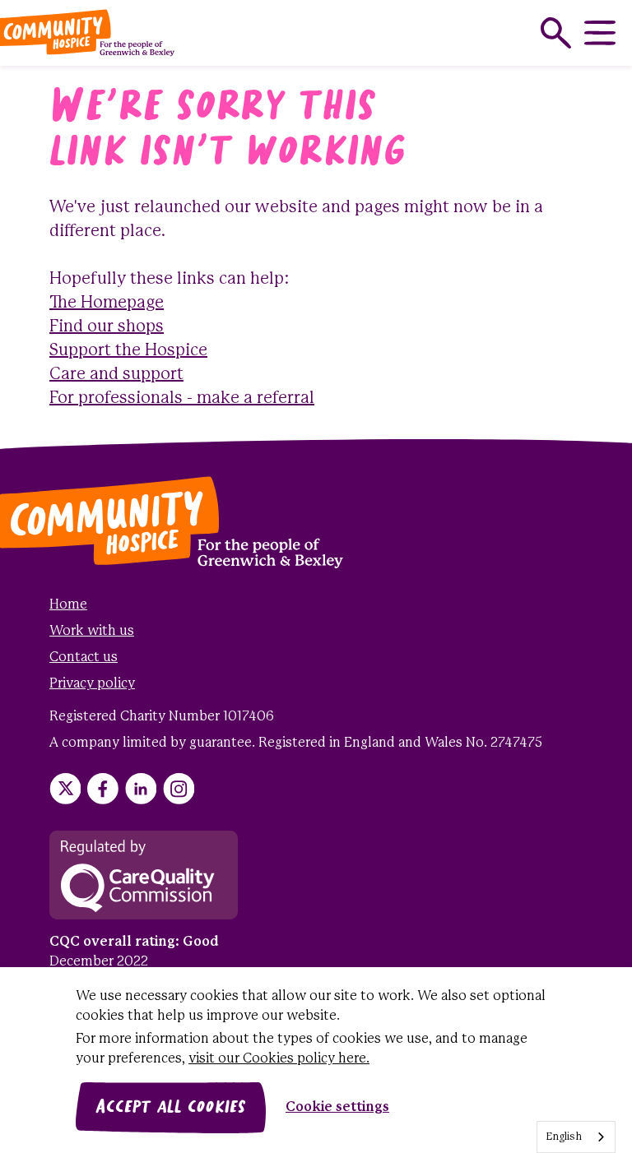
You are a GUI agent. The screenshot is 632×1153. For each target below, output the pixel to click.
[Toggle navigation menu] (600, 33)
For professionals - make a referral (181, 398)
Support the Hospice (128, 351)
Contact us (83, 657)
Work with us (91, 631)
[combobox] (576, 1137)
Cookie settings (337, 1107)
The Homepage (106, 303)
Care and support (116, 374)
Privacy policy (92, 684)
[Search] (556, 33)
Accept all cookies (170, 1108)
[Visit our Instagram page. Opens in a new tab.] (178, 788)
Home (68, 605)
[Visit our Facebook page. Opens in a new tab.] (102, 788)
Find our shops (106, 327)
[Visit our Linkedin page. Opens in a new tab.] (140, 788)
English (564, 1137)
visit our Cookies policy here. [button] (278, 1059)
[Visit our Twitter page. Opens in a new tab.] (65, 788)
